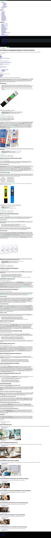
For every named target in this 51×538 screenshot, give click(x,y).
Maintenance (4, 3)
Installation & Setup (4, 26)
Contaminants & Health (4, 23)
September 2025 (3, 19)
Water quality (3, 70)
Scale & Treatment (4, 29)
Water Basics (3, 2)
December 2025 (3, 17)
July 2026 (2, 12)
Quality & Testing (3, 48)
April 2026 (2, 14)
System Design (3, 7)
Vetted (2, 1)
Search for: (1, 46)
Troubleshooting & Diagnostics (5, 32)
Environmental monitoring (4, 69)
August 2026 (3, 11)
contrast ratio (13, 301)
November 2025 (3, 18)
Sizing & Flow (4, 4)
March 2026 (3, 15)
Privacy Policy (3, 533)
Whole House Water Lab (3, 0)
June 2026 (3, 13)
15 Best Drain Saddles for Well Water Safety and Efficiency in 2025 (5, 62)
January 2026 (3, 16)
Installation (4, 5)
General (2, 24)
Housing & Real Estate (4, 25)
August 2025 (3, 20)
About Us (2, 8)
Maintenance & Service (4, 28)
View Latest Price (2, 114)
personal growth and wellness (9, 277)
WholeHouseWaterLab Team (4, 427)
